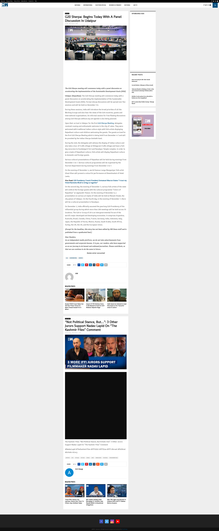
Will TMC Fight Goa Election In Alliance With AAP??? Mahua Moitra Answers (116, 501)
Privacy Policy (9, 1)
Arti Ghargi (68, 333)
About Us (3, 1)
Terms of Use (17, 1)
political (105, 457)
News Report (67, 318)
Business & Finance (115, 5)
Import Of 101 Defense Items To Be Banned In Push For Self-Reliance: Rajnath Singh (95, 305)
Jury (93, 457)
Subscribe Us (24, 1)
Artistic (68, 457)
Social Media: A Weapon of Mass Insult (142, 85)
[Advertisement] (96, 75)
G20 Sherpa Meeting (106, 123)
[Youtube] (211, 5)
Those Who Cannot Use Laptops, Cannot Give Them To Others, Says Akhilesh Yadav (74, 501)
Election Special (100, 5)
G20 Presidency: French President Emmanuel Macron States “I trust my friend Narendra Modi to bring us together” (96, 181)
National (77, 5)
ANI (67, 24)
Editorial (127, 5)
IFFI (72, 457)
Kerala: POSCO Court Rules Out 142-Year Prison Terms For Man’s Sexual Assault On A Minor (74, 306)
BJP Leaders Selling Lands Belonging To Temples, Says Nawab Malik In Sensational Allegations (94, 502)
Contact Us (31, 1)
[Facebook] (204, 5)
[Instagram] (208, 5)
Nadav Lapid (98, 457)
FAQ (36, 1)
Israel (88, 457)
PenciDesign (124, 529)
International (87, 5)
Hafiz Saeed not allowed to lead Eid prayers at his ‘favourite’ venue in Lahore (116, 305)
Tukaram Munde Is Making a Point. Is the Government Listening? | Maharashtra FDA (143, 90)
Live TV (135, 5)
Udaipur (81, 258)
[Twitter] (206, 5)
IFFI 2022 (77, 457)
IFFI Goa (82, 457)
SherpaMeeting (73, 258)
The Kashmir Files (114, 457)
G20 (67, 258)
